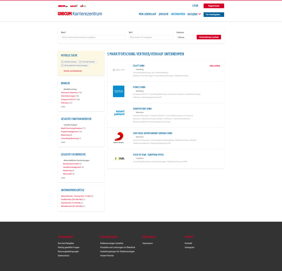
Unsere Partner (107, 255)
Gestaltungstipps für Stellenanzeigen (117, 251)
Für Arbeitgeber (213, 14)
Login (195, 5)
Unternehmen (178, 14)
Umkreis (180, 32)
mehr (63, 106)
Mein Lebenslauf (147, 14)
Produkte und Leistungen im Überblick (117, 247)
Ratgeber (193, 14)
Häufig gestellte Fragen (68, 247)
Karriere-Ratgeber (66, 243)
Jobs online (214, 65)
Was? (63, 32)
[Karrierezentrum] (80, 13)
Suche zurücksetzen (73, 70)
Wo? (131, 32)
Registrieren (213, 5)
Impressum (147, 243)
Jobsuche (163, 14)
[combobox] (93, 37)
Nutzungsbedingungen (68, 251)
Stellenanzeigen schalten (111, 243)
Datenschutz (63, 255)
